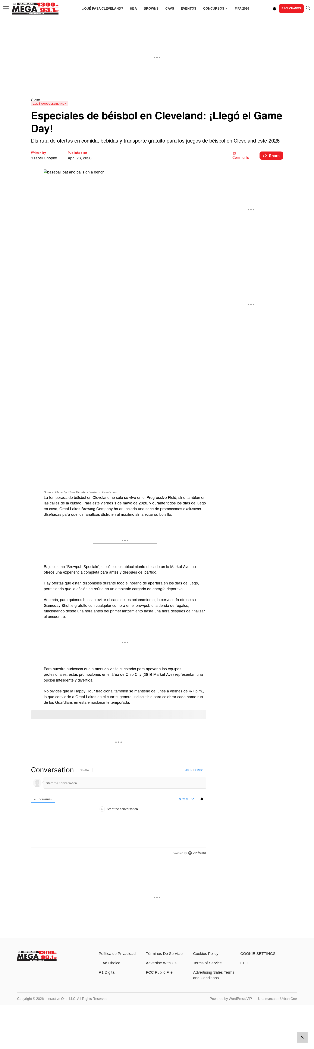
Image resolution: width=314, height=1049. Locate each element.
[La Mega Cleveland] (37, 959)
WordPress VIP (240, 999)
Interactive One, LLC (60, 999)
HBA (133, 8)
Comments (240, 157)
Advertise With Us (161, 963)
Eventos (188, 8)
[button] (157, 100)
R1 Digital (107, 972)
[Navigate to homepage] (35, 9)
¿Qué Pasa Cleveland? (102, 8)
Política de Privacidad (117, 953)
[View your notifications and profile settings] (274, 8)
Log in (188, 770)
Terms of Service (207, 963)
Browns (151, 8)
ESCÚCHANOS (291, 8)
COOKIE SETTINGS (258, 953)
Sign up (199, 770)
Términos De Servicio (164, 953)
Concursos (213, 8)
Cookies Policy (205, 953)
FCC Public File (159, 972)
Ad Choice (111, 963)
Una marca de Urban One (277, 999)
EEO (244, 963)
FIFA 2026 (242, 8)
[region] (118, 811)
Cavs (169, 8)
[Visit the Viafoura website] (197, 853)
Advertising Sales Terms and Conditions (213, 975)
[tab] (43, 799)
